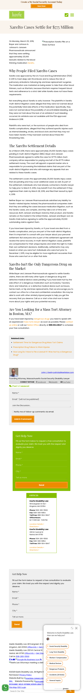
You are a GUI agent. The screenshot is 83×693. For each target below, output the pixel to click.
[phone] (66, 15)
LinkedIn (54, 382)
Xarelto (31, 63)
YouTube (66, 382)
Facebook (41, 382)
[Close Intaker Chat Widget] (76, 628)
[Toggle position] (72, 628)
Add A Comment (23, 419)
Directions (34, 526)
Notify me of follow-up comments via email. (34, 411)
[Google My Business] (27, 659)
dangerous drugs (42, 319)
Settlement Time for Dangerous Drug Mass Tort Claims (38, 342)
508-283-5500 (22, 656)
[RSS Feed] (41, 659)
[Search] (70, 691)
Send (41, 485)
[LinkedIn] (12, 659)
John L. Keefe (47, 372)
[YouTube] (14, 659)
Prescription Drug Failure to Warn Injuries (31, 347)
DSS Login (21, 687)
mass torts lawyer (32, 322)
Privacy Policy (25, 675)
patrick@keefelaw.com (63, 372)
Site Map (13, 687)
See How (41, 6)
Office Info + (32, 647)
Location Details (36, 524)
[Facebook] (10, 659)
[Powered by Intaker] (66, 688)
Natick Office (33, 325)
